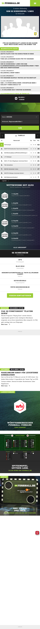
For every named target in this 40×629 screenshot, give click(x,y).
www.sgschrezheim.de (20, 287)
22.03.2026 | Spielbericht (7, 62)
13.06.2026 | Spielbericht (7, 56)
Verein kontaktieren (20, 295)
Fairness (2, 136)
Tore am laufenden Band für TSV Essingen (17, 58)
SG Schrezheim (20, 253)
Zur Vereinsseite (20, 13)
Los (20, 128)
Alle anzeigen (19, 247)
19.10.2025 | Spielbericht (7, 87)
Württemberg (23, 8)
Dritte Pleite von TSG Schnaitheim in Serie (17, 53)
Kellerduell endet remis (10, 72)
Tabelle (21, 135)
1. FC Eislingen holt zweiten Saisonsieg (15, 89)
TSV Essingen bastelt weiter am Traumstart (18, 77)
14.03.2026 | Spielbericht (7, 70)
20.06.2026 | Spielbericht (7, 51)
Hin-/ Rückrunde (37, 136)
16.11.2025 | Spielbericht (7, 80)
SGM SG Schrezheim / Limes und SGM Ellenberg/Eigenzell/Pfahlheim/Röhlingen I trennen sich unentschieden (19, 65)
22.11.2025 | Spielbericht (7, 75)
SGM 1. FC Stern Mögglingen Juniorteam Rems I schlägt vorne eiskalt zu (18, 83)
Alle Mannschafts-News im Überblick (14, 93)
